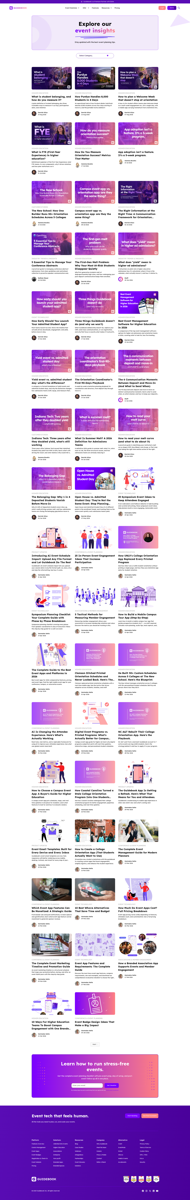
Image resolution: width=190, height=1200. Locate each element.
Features (95, 8)
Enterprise (56, 1155)
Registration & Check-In (40, 1158)
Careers (99, 1151)
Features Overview (38, 1144)
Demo (172, 8)
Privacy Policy (144, 1144)
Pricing (117, 8)
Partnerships (79, 1158)
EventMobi (121, 1147)
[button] (73, 7)
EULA (142, 1158)
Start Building (132, 1116)
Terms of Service (145, 1147)
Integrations (79, 1155)
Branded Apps (58, 1162)
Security (142, 1162)
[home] (27, 7)
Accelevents (122, 1162)
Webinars (78, 1151)
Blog (76, 1144)
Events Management (38, 1147)
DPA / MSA (143, 1155)
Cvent (120, 1144)
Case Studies (79, 1147)
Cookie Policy (144, 1151)
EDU (84, 8)
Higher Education (59, 1147)
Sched (120, 1151)
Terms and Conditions (112, 1090)
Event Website (36, 1162)
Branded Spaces (58, 1166)
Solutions (78, 1166)
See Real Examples (150, 1116)
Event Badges (36, 1155)
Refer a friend (101, 1162)
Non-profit (56, 1158)
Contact (99, 1158)
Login (162, 8)
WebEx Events (123, 1158)
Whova (120, 1155)
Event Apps (35, 1151)
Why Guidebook (102, 1144)
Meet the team (101, 1147)
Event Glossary (80, 1162)
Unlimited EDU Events (60, 1144)
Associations (57, 1151)
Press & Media (101, 1155)
